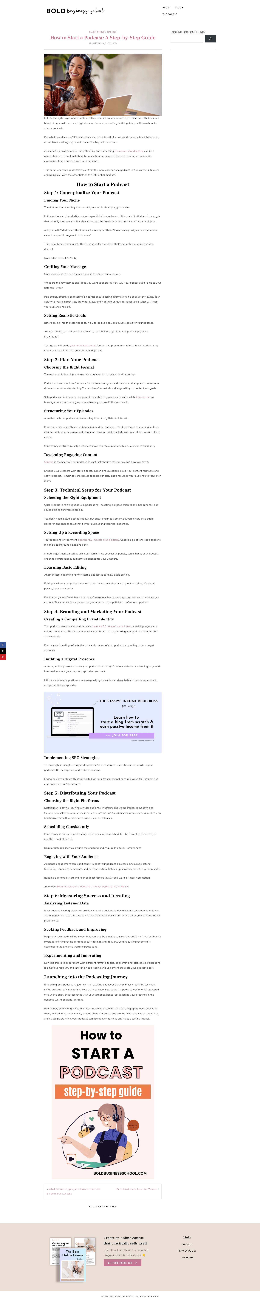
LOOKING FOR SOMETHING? (188, 32)
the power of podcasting (129, 151)
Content (49, 462)
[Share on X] (3, 651)
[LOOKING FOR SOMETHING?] (210, 38)
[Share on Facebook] (3, 645)
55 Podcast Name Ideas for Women (136, 1189)
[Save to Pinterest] (3, 657)
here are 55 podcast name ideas (112, 626)
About (166, 7)
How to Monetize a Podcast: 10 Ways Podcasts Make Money (93, 886)
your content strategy (83, 345)
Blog (178, 7)
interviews (142, 397)
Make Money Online (103, 32)
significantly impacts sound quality (98, 540)
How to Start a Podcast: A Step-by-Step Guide (103, 37)
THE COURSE (169, 14)
